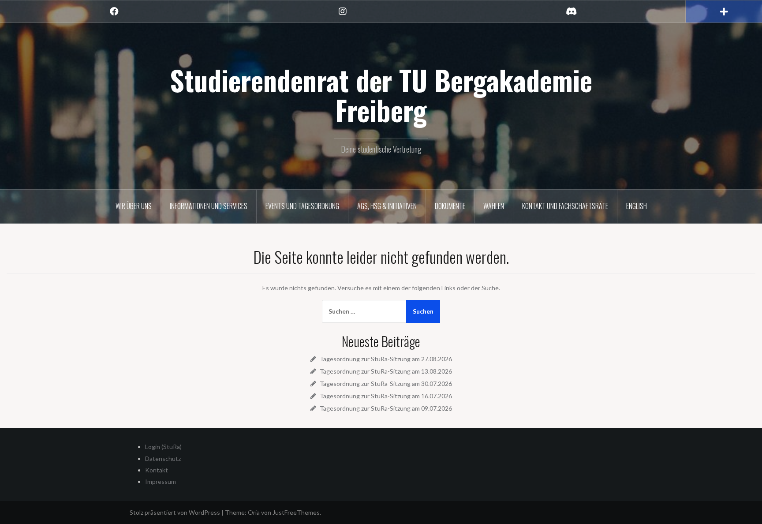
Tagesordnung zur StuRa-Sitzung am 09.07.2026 (386, 408)
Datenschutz (163, 458)
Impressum (160, 481)
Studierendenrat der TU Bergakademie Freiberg (381, 95)
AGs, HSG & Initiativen (387, 206)
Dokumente (450, 206)
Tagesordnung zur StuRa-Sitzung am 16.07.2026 (386, 396)
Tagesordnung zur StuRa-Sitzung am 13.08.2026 (386, 371)
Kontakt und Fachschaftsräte (565, 206)
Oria (254, 512)
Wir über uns (134, 206)
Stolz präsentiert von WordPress (175, 512)
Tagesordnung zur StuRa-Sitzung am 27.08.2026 (386, 359)
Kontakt (156, 470)
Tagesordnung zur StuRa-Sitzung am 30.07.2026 (386, 383)
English (636, 206)
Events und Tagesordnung (302, 206)
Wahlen (493, 206)
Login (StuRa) (163, 446)
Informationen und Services (208, 206)
